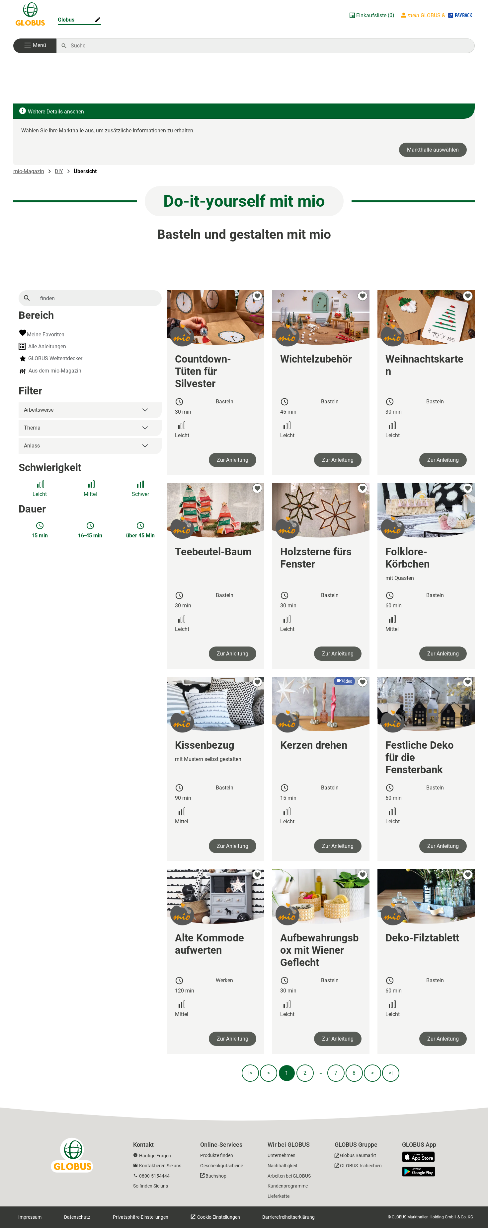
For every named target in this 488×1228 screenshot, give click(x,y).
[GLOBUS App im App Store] (421, 1157)
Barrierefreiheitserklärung (288, 1217)
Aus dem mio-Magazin (55, 371)
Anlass (32, 446)
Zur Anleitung (232, 460)
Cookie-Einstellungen (218, 1217)
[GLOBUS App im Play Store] (418, 1171)
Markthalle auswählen (433, 150)
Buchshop (215, 1176)
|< (250, 1073)
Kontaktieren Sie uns (160, 1165)
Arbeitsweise (38, 410)
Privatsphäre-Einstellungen (140, 1217)
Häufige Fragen (155, 1155)
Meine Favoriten (45, 334)
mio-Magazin (28, 171)
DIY (59, 171)
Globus (66, 20)
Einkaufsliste (371, 15)
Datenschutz (77, 1217)
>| (391, 1073)
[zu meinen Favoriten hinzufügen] (257, 296)
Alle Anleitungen (47, 346)
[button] (34, 45)
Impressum (29, 1217)
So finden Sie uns (150, 1186)
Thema (32, 428)
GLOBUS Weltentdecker (55, 358)
